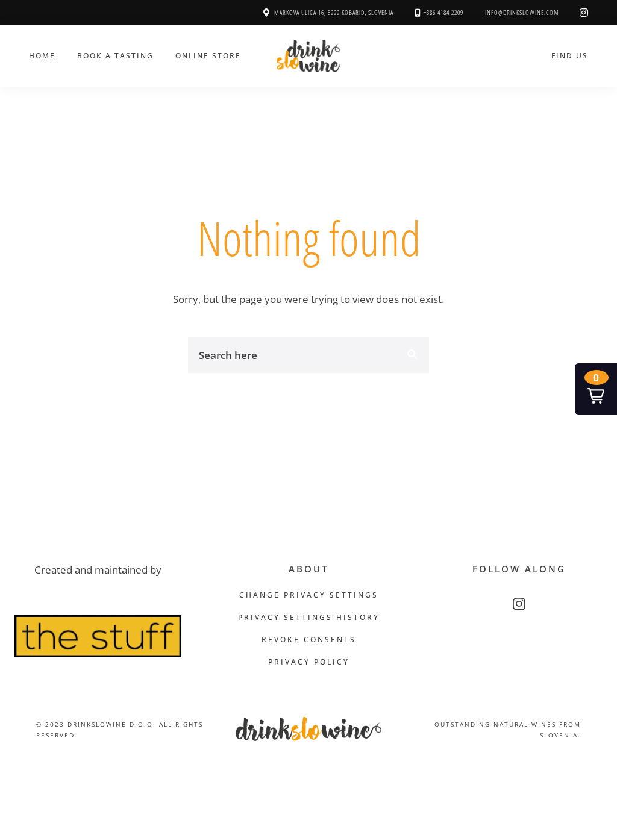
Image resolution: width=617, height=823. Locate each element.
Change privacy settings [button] (308, 595)
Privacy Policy (308, 662)
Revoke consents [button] (309, 639)
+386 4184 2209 (443, 12)
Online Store (208, 55)
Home (42, 55)
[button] (596, 389)
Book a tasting (115, 55)
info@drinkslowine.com (522, 12)
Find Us (569, 55)
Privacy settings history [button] (309, 617)
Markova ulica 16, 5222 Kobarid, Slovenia (333, 12)
